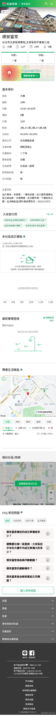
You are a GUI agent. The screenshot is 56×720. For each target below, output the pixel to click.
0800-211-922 (35, 665)
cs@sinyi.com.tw (34, 670)
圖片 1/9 (5, 11)
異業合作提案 (29, 708)
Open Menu (51, 4)
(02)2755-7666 (29, 668)
